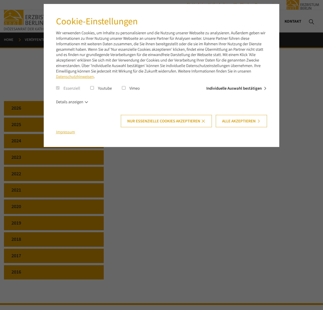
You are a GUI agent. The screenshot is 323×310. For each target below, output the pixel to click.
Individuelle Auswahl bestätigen (234, 88)
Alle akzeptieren (239, 121)
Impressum (65, 132)
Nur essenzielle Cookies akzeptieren (163, 121)
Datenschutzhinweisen (75, 77)
